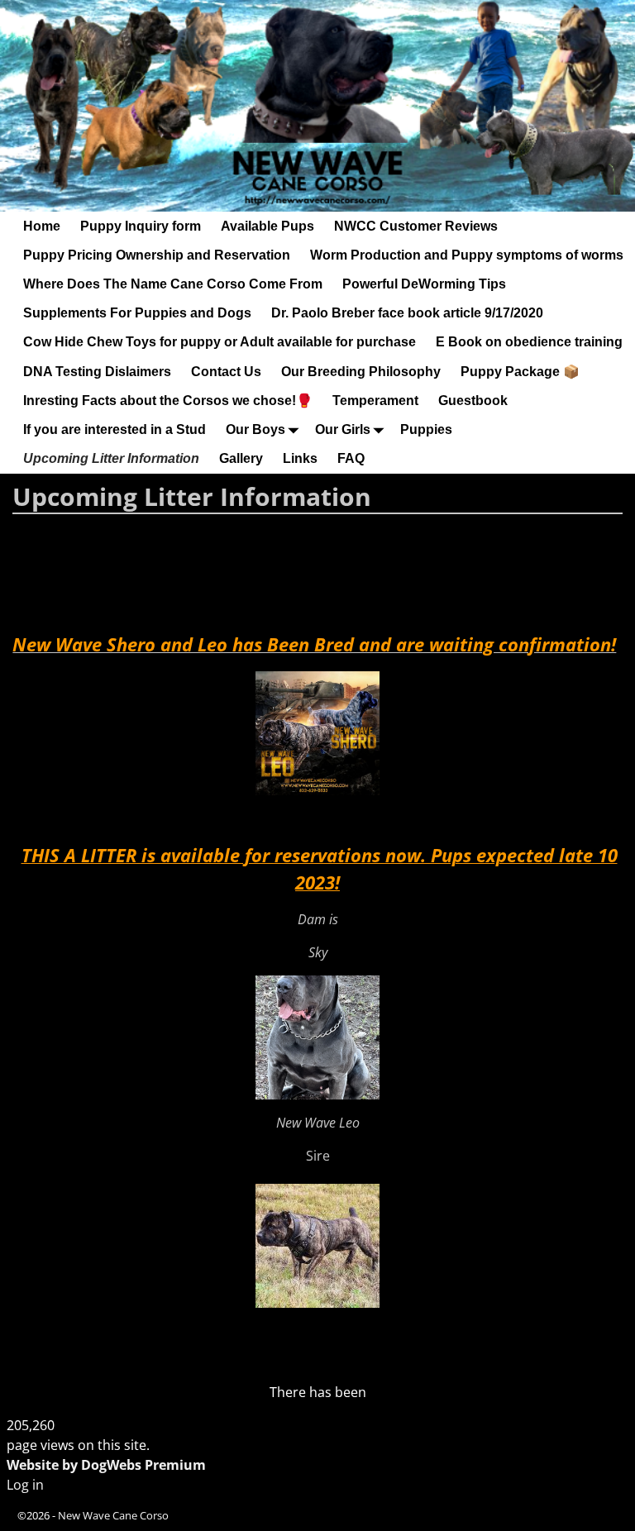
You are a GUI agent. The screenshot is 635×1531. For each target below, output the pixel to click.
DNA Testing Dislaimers (97, 372)
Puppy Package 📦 (520, 372)
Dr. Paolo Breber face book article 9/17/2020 (407, 313)
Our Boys (255, 429)
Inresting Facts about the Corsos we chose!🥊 (168, 400)
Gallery (241, 458)
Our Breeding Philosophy (361, 372)
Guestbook (473, 400)
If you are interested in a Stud (114, 429)
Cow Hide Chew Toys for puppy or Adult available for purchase (219, 342)
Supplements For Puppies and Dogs (137, 313)
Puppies (426, 429)
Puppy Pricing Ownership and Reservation (156, 255)
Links (300, 458)
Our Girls (342, 429)
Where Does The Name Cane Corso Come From (172, 284)
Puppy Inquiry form (140, 226)
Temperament (375, 400)
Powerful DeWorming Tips (424, 284)
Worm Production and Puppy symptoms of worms (466, 255)
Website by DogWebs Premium (106, 1465)
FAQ (351, 458)
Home (41, 226)
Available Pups (267, 226)
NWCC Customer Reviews (416, 226)
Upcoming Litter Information (111, 458)
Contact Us (226, 372)
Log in (25, 1485)
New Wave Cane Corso (113, 1515)
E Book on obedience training (529, 342)
